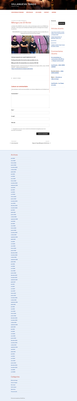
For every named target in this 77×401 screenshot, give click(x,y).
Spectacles (29, 12)
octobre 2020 (14, 216)
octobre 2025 (13, 169)
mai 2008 (13, 369)
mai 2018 (13, 266)
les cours (38, 12)
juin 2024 (13, 189)
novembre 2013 (14, 367)
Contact (46, 12)
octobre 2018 (13, 257)
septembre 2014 (14, 347)
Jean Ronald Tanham (17, 12)
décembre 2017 (14, 275)
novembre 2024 (14, 183)
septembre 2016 (14, 302)
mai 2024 (13, 192)
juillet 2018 (13, 261)
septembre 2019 (14, 237)
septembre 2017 (14, 279)
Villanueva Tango (23, 4)
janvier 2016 (13, 315)
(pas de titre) (53, 40)
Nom (12, 110)
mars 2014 (13, 360)
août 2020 (13, 221)
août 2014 (13, 349)
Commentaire (14, 93)
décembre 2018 (14, 252)
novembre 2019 (14, 232)
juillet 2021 (13, 212)
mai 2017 (13, 286)
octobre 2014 (13, 344)
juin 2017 (13, 284)
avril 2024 (13, 194)
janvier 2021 (13, 214)
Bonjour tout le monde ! (58, 60)
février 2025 (13, 180)
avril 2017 (13, 288)
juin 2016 (13, 306)
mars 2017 (13, 290)
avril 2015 (13, 333)
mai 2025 (13, 176)
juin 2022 (13, 210)
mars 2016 (13, 311)
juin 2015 (13, 329)
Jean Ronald (54, 65)
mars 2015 (13, 335)
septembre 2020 (14, 219)
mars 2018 (13, 270)
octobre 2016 (13, 299)
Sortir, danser (13, 387)
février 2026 (13, 162)
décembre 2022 (14, 205)
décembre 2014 (14, 340)
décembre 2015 (14, 317)
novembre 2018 (14, 255)
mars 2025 (13, 178)
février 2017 (13, 293)
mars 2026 (13, 160)
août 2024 (13, 187)
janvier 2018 (13, 273)
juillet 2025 (13, 171)
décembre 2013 (14, 365)
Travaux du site (14, 391)
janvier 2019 (13, 250)
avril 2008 (13, 371)
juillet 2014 (13, 351)
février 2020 (13, 228)
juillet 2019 (13, 239)
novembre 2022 (14, 207)
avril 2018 (13, 268)
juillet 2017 (13, 282)
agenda (54, 12)
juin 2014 (13, 353)
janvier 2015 (13, 338)
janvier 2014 (13, 362)
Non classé (13, 384)
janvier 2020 (13, 230)
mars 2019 (13, 246)
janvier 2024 (13, 198)
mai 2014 (13, 356)
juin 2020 (13, 223)
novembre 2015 (14, 320)
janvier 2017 (13, 295)
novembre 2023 (14, 201)
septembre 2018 (14, 259)
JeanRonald (23, 20)
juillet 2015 (13, 326)
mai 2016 (13, 308)
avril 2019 (13, 243)
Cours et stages (17, 78)
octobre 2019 (13, 234)
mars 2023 (13, 203)
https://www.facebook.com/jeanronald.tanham (22, 68)
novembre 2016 (14, 297)
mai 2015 (13, 331)
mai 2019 (13, 241)
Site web (13, 122)
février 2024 (13, 196)
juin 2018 (13, 264)
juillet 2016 (13, 304)
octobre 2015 (13, 322)
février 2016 (13, 313)
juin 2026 (13, 158)
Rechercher (53, 20)
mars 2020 (13, 225)
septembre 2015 (14, 324)
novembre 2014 (14, 342)
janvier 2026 (13, 165)
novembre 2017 (14, 277)
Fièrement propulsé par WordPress (18, 398)
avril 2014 (13, 358)
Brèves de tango (14, 380)
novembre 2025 (14, 167)
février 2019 (13, 248)
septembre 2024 (14, 185)
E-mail (13, 116)
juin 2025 (13, 174)
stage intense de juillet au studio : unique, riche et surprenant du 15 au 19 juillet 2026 (57, 33)
